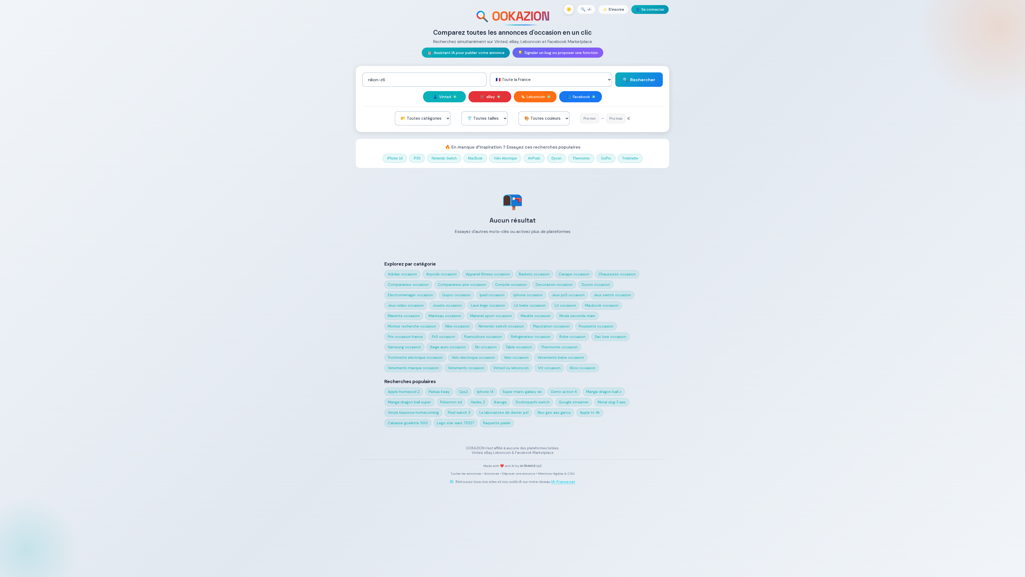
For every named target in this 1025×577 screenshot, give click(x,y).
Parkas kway (439, 391)
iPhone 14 (395, 158)
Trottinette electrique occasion (415, 357)
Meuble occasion (535, 316)
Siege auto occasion (448, 347)
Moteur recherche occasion (412, 326)
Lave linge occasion (488, 305)
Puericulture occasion (483, 336)
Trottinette (630, 158)
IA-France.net (563, 481)
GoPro (606, 158)
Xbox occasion (583, 368)
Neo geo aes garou (554, 412)
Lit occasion (565, 305)
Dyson (556, 158)
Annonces (491, 473)
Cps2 (463, 391)
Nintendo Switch (444, 158)
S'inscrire (613, 9)
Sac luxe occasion (610, 336)
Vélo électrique (505, 158)
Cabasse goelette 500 (408, 423)
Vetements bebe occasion (561, 357)
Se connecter (650, 9)
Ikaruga (500, 402)
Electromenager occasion (410, 295)
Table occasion (519, 347)
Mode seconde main (577, 316)
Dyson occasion (596, 284)
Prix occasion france (405, 336)
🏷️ (533, 96)
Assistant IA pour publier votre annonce (465, 52)
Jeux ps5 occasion (568, 295)
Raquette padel (496, 423)
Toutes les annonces (466, 473)
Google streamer (574, 402)
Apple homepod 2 (404, 391)
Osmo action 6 (564, 391)
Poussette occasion (596, 326)
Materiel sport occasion (491, 316)
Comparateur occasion (408, 284)
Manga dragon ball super (409, 402)
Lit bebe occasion (530, 305)
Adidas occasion (402, 274)
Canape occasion (574, 274)
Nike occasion (457, 326)
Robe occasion (572, 336)
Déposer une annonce (518, 473)
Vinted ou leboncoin (511, 368)
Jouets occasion (447, 305)
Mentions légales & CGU (556, 473)
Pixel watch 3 (459, 412)
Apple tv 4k (590, 412)
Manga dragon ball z (603, 391)
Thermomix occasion (559, 347)
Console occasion (511, 284)
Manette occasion (404, 316)
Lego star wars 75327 (455, 423)
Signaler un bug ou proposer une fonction (558, 52)
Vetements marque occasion (413, 368)
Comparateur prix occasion (462, 284)
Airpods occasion (441, 274)
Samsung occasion (404, 347)
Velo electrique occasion (473, 357)
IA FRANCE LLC (531, 466)
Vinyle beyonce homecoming (413, 412)
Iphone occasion (528, 295)
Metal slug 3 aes (612, 402)
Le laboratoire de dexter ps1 (504, 412)
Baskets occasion (534, 274)
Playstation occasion (551, 326)
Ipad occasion (492, 295)
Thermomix (581, 158)
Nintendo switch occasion (501, 326)
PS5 (417, 158)
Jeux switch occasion (612, 295)
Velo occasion (516, 357)
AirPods (534, 158)
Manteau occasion (445, 316)
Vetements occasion (466, 368)
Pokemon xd (451, 402)
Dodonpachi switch (533, 402)
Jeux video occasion (406, 305)
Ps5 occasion (443, 336)
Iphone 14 (485, 391)
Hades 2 (478, 402)
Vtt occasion (549, 368)
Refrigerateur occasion (530, 336)
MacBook (475, 158)
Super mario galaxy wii (522, 391)
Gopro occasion (456, 295)
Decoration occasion (554, 284)
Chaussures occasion (617, 274)
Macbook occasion (601, 305)
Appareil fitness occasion (488, 274)
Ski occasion (486, 347)
